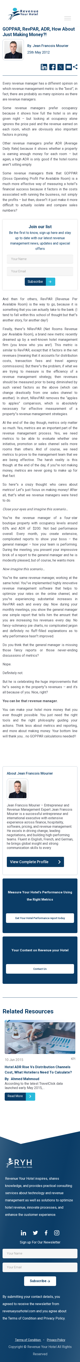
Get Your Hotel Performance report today (40, 918)
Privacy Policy (56, 1340)
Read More (15, 1096)
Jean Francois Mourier (47, 45)
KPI (73, 1059)
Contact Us (40, 968)
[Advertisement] (40, 751)
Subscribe (35, 282)
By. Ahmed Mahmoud (22, 1079)
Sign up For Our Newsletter (40, 1242)
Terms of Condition (28, 1340)
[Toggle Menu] (67, 18)
